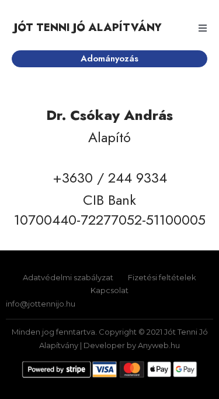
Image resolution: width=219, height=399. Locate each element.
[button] (202, 28)
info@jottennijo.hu (40, 303)
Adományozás (109, 58)
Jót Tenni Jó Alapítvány (88, 27)
